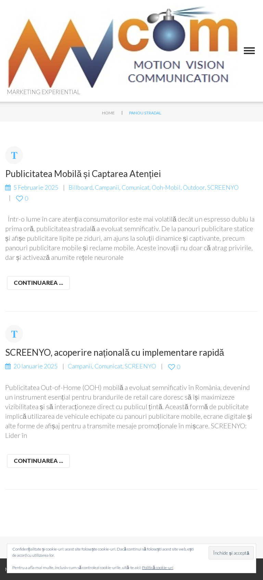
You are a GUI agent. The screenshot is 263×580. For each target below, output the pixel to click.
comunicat (135, 187)
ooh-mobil (166, 187)
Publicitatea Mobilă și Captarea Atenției (83, 173)
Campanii (107, 187)
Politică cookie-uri (157, 567)
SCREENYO (223, 187)
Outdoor (194, 187)
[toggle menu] (249, 51)
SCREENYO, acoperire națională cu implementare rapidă (114, 352)
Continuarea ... (38, 282)
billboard (80, 187)
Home (108, 112)
